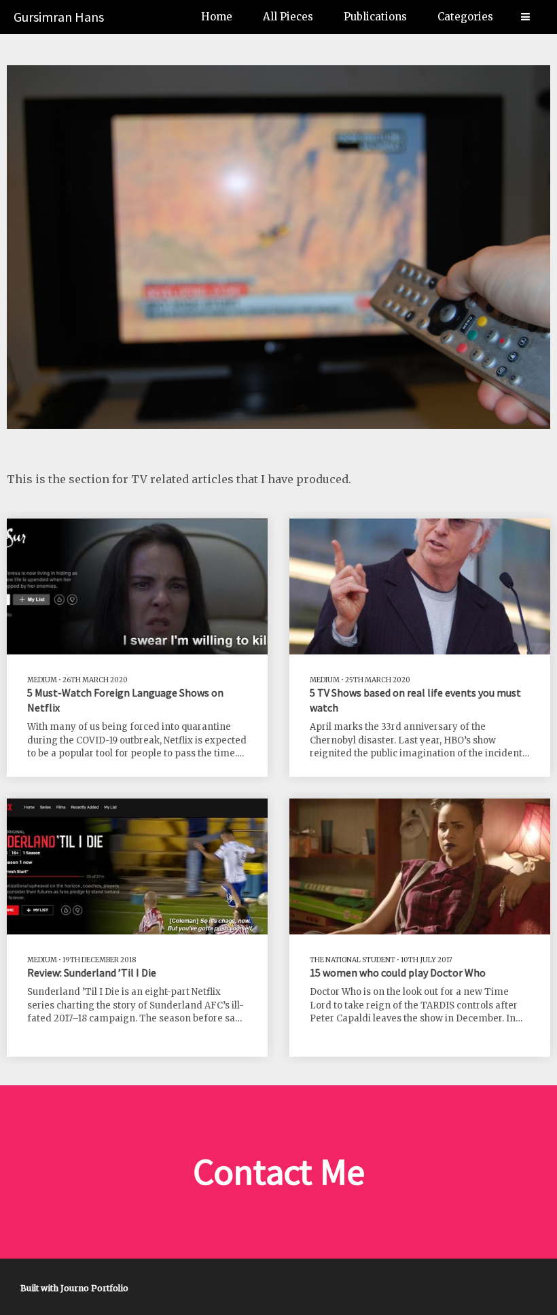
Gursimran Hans (59, 16)
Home (216, 16)
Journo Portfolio (94, 1288)
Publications (375, 16)
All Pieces (288, 16)
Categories (465, 16)
